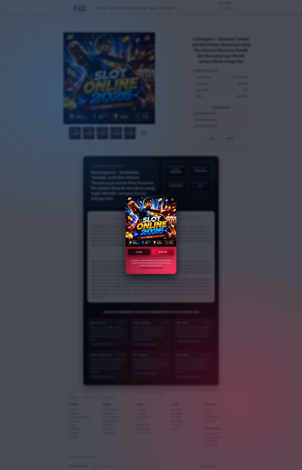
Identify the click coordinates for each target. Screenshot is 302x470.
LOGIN (139, 252)
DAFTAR (163, 252)
